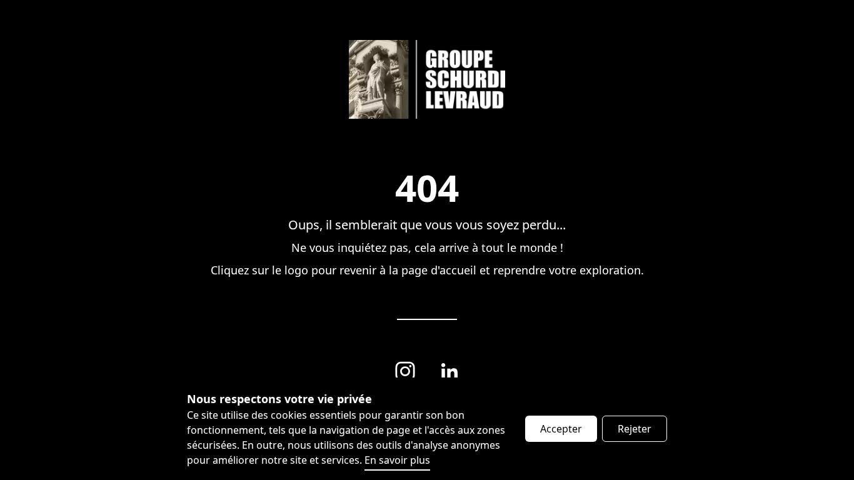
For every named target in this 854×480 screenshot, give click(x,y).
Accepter (561, 429)
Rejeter (634, 429)
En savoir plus (397, 460)
